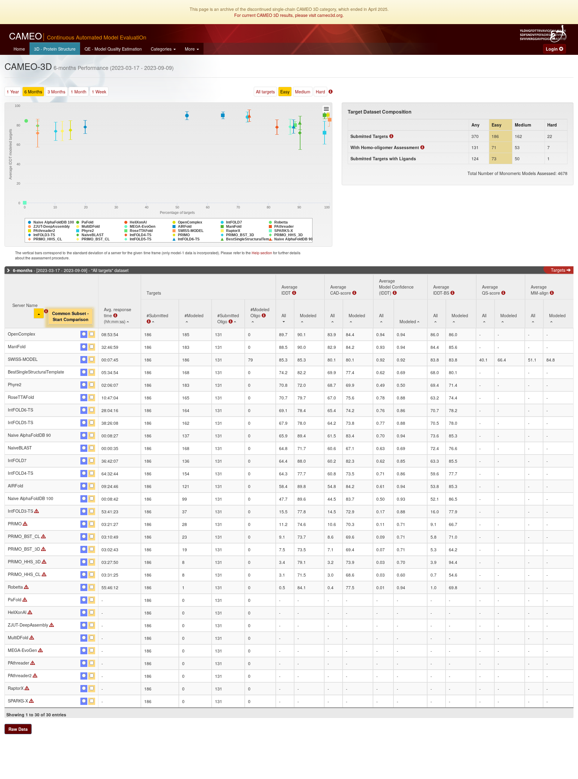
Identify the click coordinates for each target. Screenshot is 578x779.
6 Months (33, 92)
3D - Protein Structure (55, 49)
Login (552, 49)
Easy (285, 92)
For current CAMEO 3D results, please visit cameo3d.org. (289, 15)
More (190, 49)
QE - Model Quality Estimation (113, 49)
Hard (320, 92)
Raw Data (18, 729)
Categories (162, 49)
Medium (302, 92)
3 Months (56, 92)
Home (19, 49)
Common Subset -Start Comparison (70, 316)
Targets (559, 270)
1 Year (13, 92)
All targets (265, 92)
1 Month (78, 92)
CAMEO (77, 36)
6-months (23, 270)
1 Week (99, 92)
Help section (262, 252)
